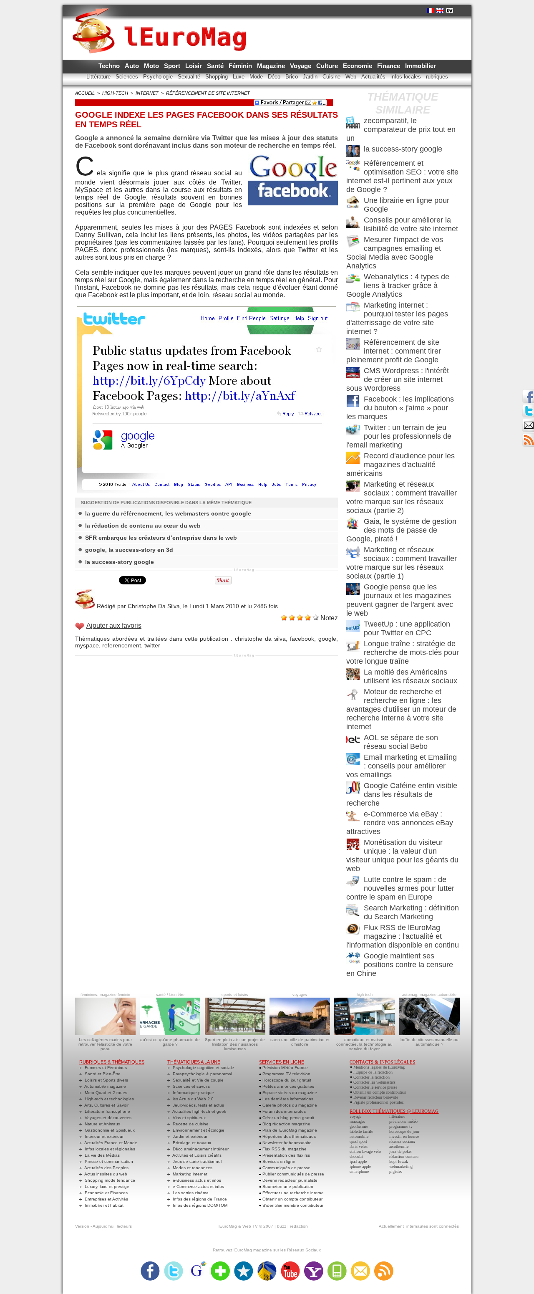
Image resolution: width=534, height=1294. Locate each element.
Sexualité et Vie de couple (197, 1080)
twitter (152, 645)
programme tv (401, 1126)
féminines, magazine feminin (105, 995)
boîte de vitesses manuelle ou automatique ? (429, 1041)
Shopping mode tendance (109, 1180)
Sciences (128, 76)
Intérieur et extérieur (103, 1136)
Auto (133, 65)
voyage (355, 1116)
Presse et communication (108, 1161)
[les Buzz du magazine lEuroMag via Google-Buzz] (197, 1263)
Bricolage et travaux (191, 1142)
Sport (173, 65)
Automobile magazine (104, 1086)
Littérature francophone (106, 1111)
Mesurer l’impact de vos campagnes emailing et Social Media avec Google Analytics (394, 252)
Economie (358, 65)
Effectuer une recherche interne (292, 1192)
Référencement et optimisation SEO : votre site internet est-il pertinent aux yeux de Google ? (402, 176)
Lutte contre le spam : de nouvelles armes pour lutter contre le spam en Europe (400, 888)
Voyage (301, 65)
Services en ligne (278, 1161)
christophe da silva (260, 638)
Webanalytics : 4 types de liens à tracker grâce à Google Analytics (397, 285)
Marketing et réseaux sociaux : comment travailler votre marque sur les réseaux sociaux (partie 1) (401, 563)
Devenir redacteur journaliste (289, 1180)
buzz (281, 1226)
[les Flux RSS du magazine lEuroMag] (383, 1263)
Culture (328, 65)
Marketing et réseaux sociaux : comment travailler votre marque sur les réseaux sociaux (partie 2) (401, 497)
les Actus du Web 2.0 (192, 1099)
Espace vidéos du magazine (289, 1092)
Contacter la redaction (371, 1077)
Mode (256, 76)
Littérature (99, 76)
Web (351, 76)
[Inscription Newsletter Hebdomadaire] (528, 435)
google (327, 638)
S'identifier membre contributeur (292, 1205)
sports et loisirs (235, 995)
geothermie (359, 1126)
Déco (275, 76)
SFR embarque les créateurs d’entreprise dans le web (161, 537)
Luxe (239, 76)
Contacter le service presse (375, 1087)
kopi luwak (398, 1161)
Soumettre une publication (287, 1186)
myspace (87, 645)
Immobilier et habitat (103, 1205)
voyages (299, 995)
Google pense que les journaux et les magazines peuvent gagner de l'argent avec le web (399, 600)
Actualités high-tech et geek (198, 1111)
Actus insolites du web (105, 1174)
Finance (389, 65)
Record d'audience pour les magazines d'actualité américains (400, 465)
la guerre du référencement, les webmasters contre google (168, 513)
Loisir (194, 65)
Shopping (217, 76)
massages (357, 1121)
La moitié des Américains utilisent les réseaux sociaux (410, 676)
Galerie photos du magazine (289, 1105)
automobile (359, 1136)
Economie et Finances (105, 1192)
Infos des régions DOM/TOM (199, 1205)
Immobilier (420, 65)
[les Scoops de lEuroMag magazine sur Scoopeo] (243, 1263)
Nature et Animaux (101, 1124)
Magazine (272, 65)
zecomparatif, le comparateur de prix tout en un (401, 129)
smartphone (359, 1171)
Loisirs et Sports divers (105, 1080)
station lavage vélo (365, 1151)
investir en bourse (404, 1136)
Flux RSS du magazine (284, 1149)
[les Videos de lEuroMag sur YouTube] (290, 1263)
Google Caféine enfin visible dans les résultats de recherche (401, 794)
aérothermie (398, 1146)
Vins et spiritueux (188, 1117)
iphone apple (360, 1166)
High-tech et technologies (108, 1099)
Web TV (250, 1226)
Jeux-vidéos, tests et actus (197, 1105)
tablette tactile (361, 1131)
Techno (109, 65)
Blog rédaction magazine (285, 1124)
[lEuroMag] (161, 22)
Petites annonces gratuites (287, 1086)
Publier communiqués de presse (292, 1174)
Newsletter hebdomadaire (286, 1142)
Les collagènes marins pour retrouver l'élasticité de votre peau (105, 1044)
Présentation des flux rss (285, 1155)
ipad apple (358, 1161)
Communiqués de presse (285, 1167)
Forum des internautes (283, 1111)
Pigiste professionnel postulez (378, 1102)
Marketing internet (189, 1174)
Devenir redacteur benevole (375, 1097)
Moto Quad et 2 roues (105, 1092)
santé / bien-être (170, 995)
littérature (397, 1116)
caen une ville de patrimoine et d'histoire (300, 1041)
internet (147, 93)
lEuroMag (228, 1226)
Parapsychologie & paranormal (201, 1074)
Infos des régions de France (199, 1199)
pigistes (395, 1171)
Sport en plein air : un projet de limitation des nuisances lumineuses (235, 1044)
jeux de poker (400, 1151)
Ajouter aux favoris (113, 625)
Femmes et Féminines (105, 1067)
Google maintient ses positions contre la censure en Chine (399, 965)
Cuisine (332, 76)
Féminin (241, 65)
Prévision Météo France (284, 1067)
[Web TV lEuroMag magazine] (449, 10)
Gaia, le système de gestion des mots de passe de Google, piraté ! (401, 530)
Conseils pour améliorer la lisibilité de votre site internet (411, 224)
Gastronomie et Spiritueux (109, 1130)
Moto (152, 65)
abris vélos (359, 1146)
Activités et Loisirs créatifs (196, 1155)
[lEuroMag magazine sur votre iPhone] (337, 1263)
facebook (302, 638)
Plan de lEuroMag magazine (289, 1130)
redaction (299, 1226)
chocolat (356, 1156)
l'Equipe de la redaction (373, 1072)
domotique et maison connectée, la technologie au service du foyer (364, 1044)
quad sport (358, 1141)
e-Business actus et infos (196, 1180)
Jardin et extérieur (189, 1136)
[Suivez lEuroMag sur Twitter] (173, 1263)
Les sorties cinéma (190, 1192)
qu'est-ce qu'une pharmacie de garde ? (170, 1041)
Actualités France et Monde (110, 1142)
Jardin (311, 76)
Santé (216, 65)
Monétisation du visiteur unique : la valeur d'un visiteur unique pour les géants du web (402, 855)
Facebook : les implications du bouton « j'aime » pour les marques (400, 408)
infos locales (406, 76)
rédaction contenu (403, 1156)
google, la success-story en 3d (129, 549)
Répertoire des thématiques (288, 1136)
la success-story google (119, 562)
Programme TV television (285, 1074)
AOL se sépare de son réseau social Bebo (401, 742)
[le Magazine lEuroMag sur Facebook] (150, 1263)
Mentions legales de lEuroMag (379, 1067)
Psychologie (158, 76)
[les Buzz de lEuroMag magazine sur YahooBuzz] (313, 1263)
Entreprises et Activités (105, 1199)
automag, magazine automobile (429, 995)
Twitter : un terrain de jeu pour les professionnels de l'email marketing (398, 436)
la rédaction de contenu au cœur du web (143, 525)
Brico (292, 76)
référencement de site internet (208, 93)
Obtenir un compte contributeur (291, 1199)
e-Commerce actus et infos (197, 1186)
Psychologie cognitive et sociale (202, 1067)
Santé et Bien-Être (102, 1074)
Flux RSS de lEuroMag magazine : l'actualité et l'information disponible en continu (402, 936)
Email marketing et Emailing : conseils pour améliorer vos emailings (401, 766)
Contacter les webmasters (374, 1082)
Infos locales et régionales (109, 1149)
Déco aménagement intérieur (200, 1149)
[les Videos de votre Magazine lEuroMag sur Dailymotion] (267, 1263)
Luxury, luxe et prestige (106, 1186)
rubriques (437, 76)
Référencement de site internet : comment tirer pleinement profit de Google (393, 351)
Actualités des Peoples (105, 1167)
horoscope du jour (404, 1131)
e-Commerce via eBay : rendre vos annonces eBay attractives (399, 823)
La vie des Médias (101, 1155)
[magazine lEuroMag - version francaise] (430, 10)
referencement (121, 645)
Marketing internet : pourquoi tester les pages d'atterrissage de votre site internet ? (397, 318)
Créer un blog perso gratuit (287, 1117)
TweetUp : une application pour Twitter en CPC (407, 628)
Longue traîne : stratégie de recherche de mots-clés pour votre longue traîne (402, 652)
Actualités (374, 76)
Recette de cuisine (190, 1124)
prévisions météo (403, 1121)
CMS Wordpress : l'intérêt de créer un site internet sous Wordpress (397, 379)
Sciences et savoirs (190, 1086)
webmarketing (401, 1166)
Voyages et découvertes (107, 1117)
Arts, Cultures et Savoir (105, 1105)
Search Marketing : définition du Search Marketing (411, 912)
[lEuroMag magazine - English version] (439, 10)
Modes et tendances (191, 1167)
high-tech (115, 93)
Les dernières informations (287, 1099)
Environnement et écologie (197, 1130)
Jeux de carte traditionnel (196, 1161)
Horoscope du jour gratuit (286, 1080)
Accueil (85, 93)
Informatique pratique (192, 1092)
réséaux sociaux (402, 1141)
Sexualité (190, 76)
